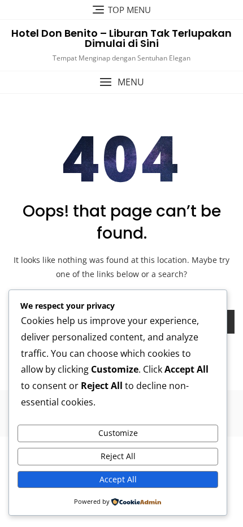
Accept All (118, 479)
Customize (118, 432)
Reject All (118, 456)
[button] (121, 82)
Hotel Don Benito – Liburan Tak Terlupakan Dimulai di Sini (121, 38)
